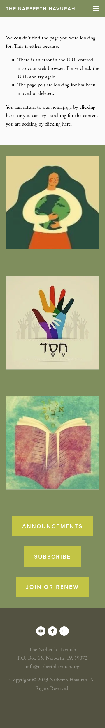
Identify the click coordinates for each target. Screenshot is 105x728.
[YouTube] (41, 631)
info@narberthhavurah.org (52, 666)
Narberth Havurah (68, 679)
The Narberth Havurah (41, 8)
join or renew (52, 587)
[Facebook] (52, 631)
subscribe (52, 556)
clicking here (58, 124)
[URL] (64, 631)
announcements (52, 526)
